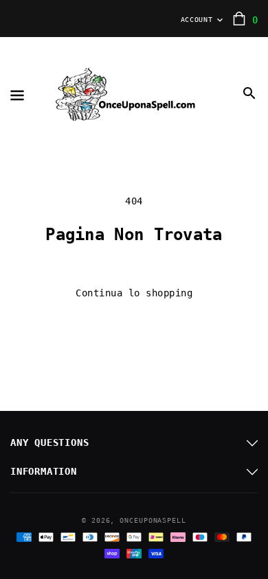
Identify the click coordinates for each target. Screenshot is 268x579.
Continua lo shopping (134, 292)
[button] (249, 93)
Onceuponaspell (153, 520)
